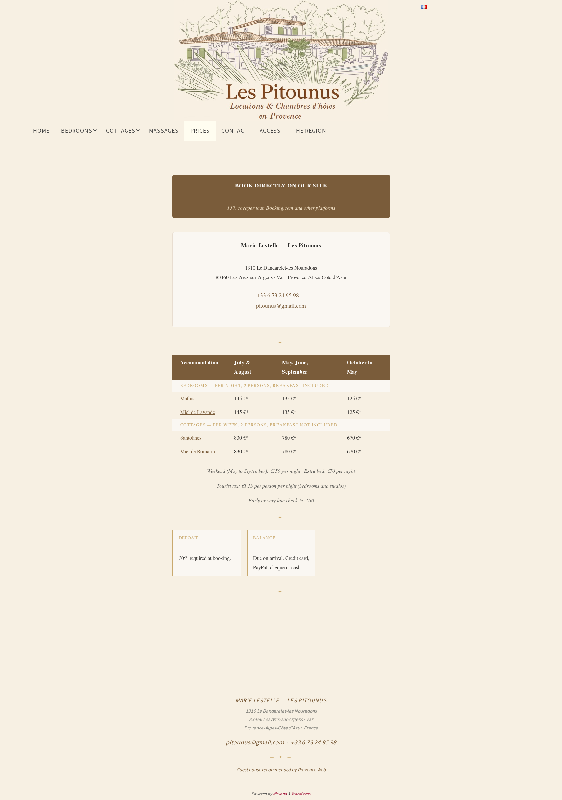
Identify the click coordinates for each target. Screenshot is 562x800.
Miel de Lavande (197, 412)
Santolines (190, 437)
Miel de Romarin (197, 451)
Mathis (187, 398)
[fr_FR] (424, 7)
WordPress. (301, 793)
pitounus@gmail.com (281, 305)
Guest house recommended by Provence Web (281, 770)
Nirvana (280, 793)
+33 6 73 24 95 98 (278, 295)
